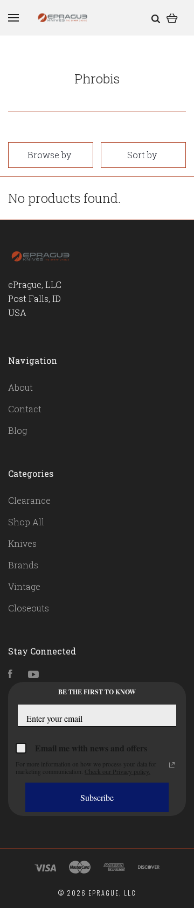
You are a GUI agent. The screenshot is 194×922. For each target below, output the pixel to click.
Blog (17, 430)
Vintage (24, 586)
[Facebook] (10, 674)
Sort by (142, 154)
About (20, 387)
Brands (23, 565)
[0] (172, 17)
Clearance (29, 500)
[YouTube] (33, 674)
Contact (24, 408)
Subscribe (97, 797)
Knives (22, 543)
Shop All (26, 521)
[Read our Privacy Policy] (171, 764)
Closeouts (28, 608)
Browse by (49, 154)
